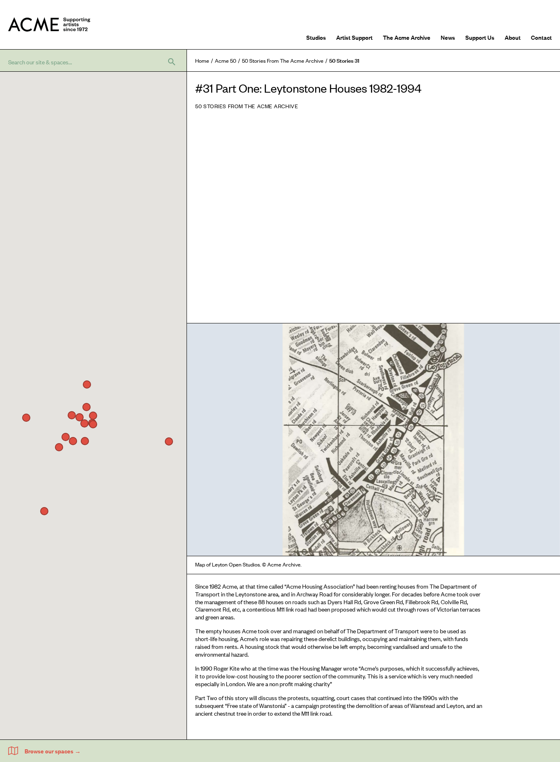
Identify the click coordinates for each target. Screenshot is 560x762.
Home (202, 60)
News (448, 37)
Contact (541, 37)
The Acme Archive (406, 37)
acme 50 (225, 60)
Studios (316, 37)
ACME (49, 24)
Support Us (479, 37)
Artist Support (354, 37)
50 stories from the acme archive (282, 60)
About (513, 37)
